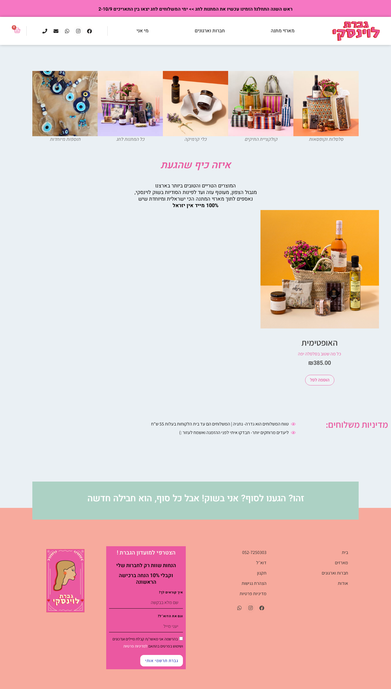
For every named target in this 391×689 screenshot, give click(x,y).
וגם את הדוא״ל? (170, 616)
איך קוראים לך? (171, 592)
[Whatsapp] (67, 31)
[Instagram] (78, 31)
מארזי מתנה (283, 30)
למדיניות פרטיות (135, 646)
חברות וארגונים (210, 30)
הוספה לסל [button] (319, 380)
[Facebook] (89, 31)
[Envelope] (56, 31)
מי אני (143, 30)
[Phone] (45, 31)
